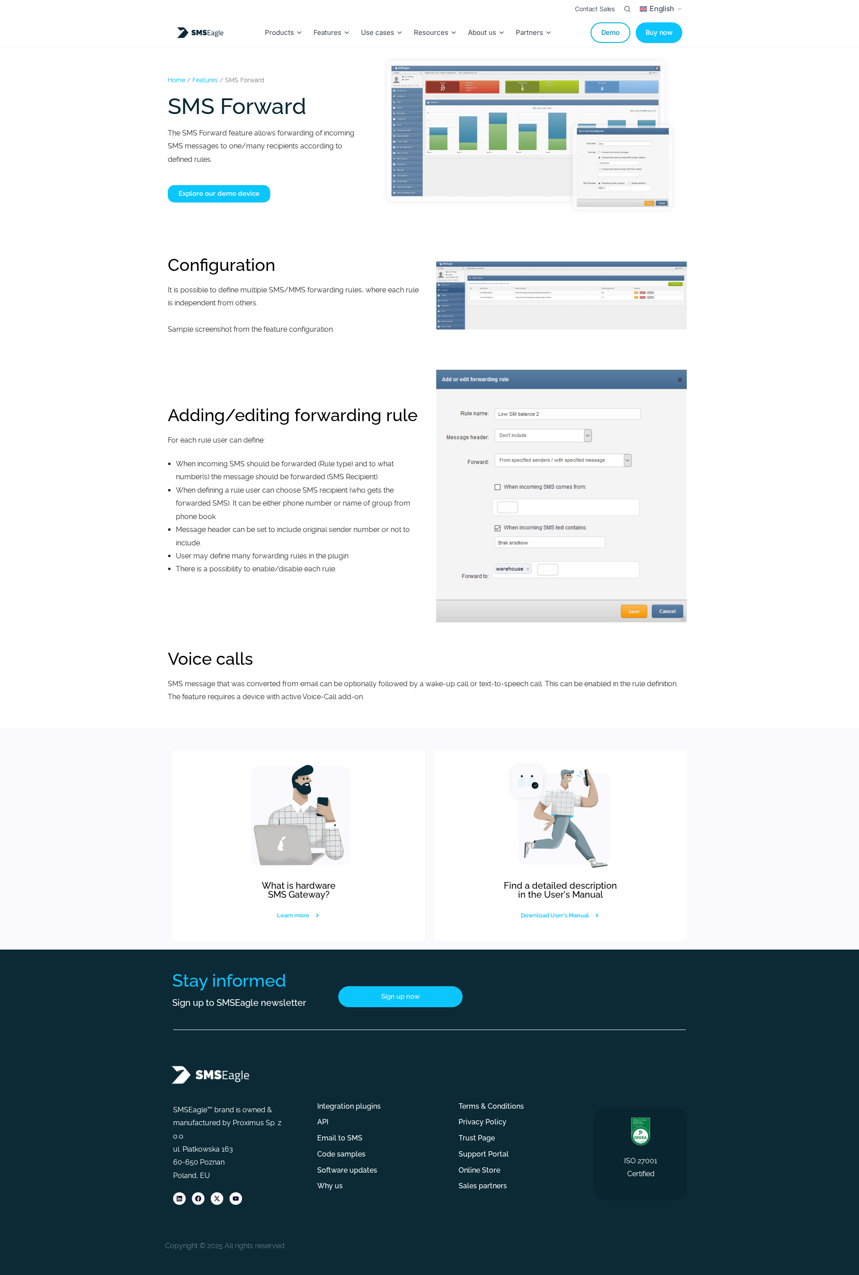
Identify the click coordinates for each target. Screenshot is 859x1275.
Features (205, 80)
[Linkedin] (179, 1198)
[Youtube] (236, 1198)
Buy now (659, 32)
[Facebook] (198, 1198)
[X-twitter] (217, 1198)
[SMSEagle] (202, 33)
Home (176, 80)
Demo (610, 32)
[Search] (627, 9)
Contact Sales (595, 9)
